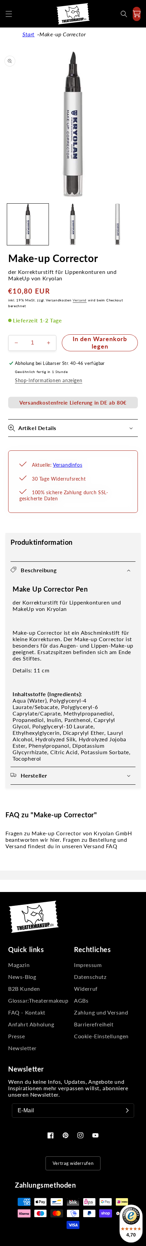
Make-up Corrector (62, 34)
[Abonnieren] (127, 1110)
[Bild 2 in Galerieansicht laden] (72, 224)
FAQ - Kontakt (26, 1012)
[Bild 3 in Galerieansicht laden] (117, 224)
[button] (8, 13)
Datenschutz (90, 976)
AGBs (81, 1000)
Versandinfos (67, 465)
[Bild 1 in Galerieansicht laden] (28, 224)
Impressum (88, 965)
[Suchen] (124, 14)
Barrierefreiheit (94, 1024)
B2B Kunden (24, 988)
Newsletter (22, 1048)
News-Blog (22, 976)
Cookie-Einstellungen (101, 1036)
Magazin (19, 965)
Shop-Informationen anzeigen (48, 380)
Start (28, 34)
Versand (80, 300)
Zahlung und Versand (101, 1012)
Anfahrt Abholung (31, 1024)
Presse (16, 1036)
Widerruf (86, 988)
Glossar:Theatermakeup (38, 1000)
